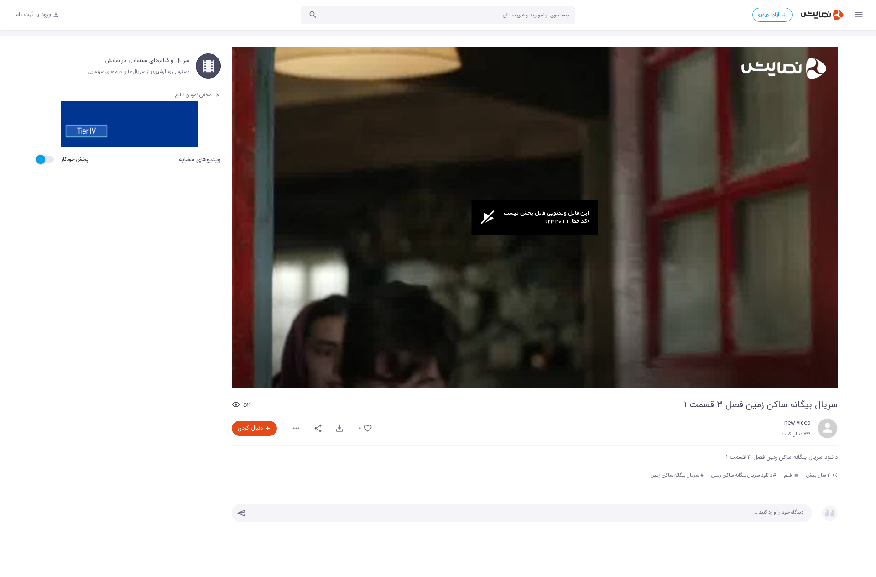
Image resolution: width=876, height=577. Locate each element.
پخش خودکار (74, 159)
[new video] (827, 428)
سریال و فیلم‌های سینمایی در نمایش (147, 60)
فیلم (788, 475)
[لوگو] (783, 68)
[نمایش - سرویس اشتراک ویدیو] (822, 15)
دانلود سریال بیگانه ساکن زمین (741, 475)
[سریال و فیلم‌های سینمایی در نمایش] (208, 66)
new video (797, 423)
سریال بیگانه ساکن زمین (675, 475)
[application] (535, 217)
